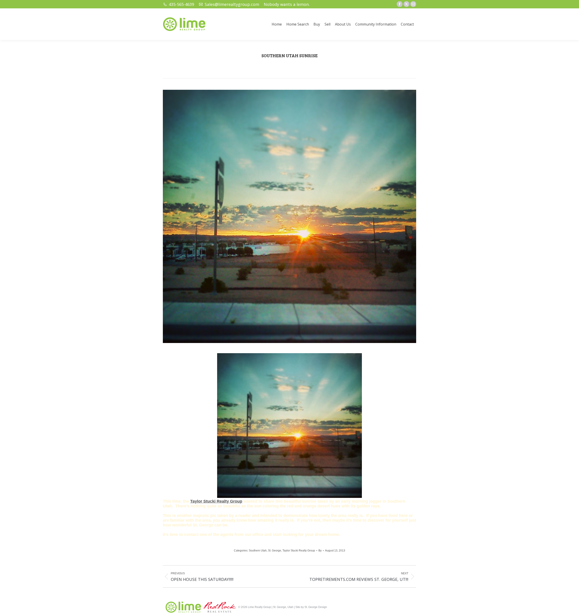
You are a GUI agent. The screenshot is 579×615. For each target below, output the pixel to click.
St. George (274, 550)
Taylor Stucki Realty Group (216, 501)
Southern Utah (258, 550)
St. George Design (315, 607)
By (320, 550)
